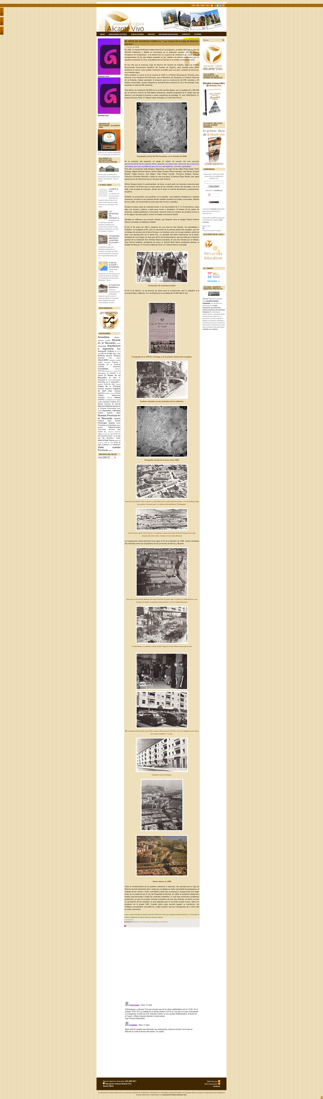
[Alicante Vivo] (204, 228)
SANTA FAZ (117, 434)
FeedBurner (218, 190)
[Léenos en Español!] (193, 6)
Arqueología (102, 346)
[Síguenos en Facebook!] (215, 6)
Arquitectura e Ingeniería (109, 347)
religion (100, 434)
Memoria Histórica (105, 406)
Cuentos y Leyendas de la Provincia (109, 363)
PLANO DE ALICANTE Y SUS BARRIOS (114, 265)
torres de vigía (108, 442)
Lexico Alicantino (104, 402)
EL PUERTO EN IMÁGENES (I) (114, 286)
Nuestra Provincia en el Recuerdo (109, 416)
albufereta (101, 340)
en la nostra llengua (114, 380)
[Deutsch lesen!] (208, 6)
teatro (116, 440)
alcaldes (107, 340)
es (119, 382)
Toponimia (100, 442)
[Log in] (104, 1083)
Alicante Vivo (206, 226)
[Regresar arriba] (322, 1097)
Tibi (119, 440)
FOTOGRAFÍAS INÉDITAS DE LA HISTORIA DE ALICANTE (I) (114, 240)
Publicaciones (137, 34)
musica (100, 411)
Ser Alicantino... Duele (111, 438)
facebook (118, 384)
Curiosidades (103, 368)
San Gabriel (110, 434)
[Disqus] (162, 965)
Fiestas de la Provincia (109, 386)
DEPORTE (117, 369)
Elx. (107, 380)
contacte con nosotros (210, 329)
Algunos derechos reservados (119, 1081)
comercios (107, 362)
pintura (118, 425)
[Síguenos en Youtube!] (223, 6)
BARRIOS (101, 355)
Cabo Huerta (114, 358)
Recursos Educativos (168, 34)
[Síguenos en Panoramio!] (221, 6)
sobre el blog (103, 440)
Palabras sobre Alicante (109, 421)
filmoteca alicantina (105, 388)
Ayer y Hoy (116, 353)
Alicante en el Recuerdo (141, 922)
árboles (118, 343)
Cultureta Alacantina (109, 366)
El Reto (113, 377)
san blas (105, 434)
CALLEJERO (103, 360)
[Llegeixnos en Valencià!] (198, 6)
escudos (100, 384)
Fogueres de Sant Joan (109, 389)
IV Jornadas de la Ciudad (112, 400)
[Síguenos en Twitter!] (218, 6)
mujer (118, 408)
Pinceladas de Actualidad (107, 425)
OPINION (117, 418)
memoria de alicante (112, 404)
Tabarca (111, 440)
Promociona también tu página (212, 230)
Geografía (109, 397)
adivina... (117, 337)
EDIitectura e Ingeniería (112, 371)
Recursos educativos (114, 432)
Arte (118, 348)
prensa (100, 427)
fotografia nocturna (110, 393)
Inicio (102, 34)
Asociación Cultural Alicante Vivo (118, 1083)
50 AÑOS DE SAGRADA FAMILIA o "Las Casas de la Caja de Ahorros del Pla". (161, 42)
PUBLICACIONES (114, 427)
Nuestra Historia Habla (109, 413)
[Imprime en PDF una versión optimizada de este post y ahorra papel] (125, 926)
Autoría (197, 34)
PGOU (118, 423)
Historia (117, 397)
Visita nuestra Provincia (109, 448)
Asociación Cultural (118, 34)
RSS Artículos (212, 1081)
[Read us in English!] (203, 6)
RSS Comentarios (211, 1084)
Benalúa (109, 355)
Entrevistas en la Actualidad (108, 382)
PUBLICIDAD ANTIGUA (106, 429)
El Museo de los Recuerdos (109, 376)
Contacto (186, 34)
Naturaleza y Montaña (111, 410)
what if (110, 450)
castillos (100, 362)
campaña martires (114, 360)
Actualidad (103, 337)
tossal (110, 445)
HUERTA (101, 399)
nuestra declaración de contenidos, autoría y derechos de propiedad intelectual (214, 308)
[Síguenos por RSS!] (212, 6)
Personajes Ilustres (106, 422)
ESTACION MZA (109, 384)
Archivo (151, 34)
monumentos (111, 408)
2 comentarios (129, 919)
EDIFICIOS (101, 371)
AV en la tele (106, 353)
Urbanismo (116, 444)
